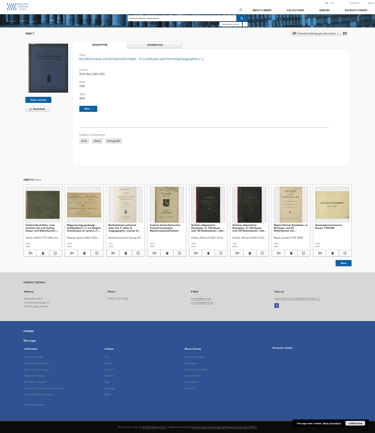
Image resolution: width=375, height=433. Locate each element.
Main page (29, 340)
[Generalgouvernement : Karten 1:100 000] (332, 205)
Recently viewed (356, 10)
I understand (355, 423)
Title (106, 357)
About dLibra (192, 382)
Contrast (354, 2)
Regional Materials (34, 375)
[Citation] (344, 33)
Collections (295, 10)
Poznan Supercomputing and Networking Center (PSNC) (224, 427)
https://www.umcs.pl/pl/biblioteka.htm (295, 298)
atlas (82, 98)
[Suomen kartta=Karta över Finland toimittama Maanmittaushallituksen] (167, 205)
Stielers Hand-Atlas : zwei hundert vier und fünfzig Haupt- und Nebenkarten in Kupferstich (42, 227)
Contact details (193, 375)
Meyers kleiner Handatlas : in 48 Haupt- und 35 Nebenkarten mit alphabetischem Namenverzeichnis (291, 227)
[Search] (242, 18)
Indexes (324, 10)
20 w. (84, 141)
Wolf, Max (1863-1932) (92, 74)
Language (109, 388)
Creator (108, 363)
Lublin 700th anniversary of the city (43, 388)
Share (371, 3)
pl (332, 3)
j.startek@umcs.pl (201, 298)
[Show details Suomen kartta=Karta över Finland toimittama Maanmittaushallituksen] (179, 253)
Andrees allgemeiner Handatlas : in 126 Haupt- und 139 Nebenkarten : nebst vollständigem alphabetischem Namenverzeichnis (208, 227)
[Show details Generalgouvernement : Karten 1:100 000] (344, 253)
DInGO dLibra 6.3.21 (154, 427)
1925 (82, 86)
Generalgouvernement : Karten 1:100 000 (329, 226)
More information (332, 423)
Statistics (190, 388)
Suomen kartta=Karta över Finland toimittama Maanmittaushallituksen (165, 227)
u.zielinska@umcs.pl (202, 302)
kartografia (113, 141)
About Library (262, 10)
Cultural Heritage (33, 357)
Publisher (109, 375)
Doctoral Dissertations (36, 369)
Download (39, 108)
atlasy (97, 141)
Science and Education (36, 363)
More (343, 263)
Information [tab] (155, 44)
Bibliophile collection (35, 382)
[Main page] (240, 10)
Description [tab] (99, 45)
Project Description (195, 357)
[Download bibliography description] (30, 253)
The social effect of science (39, 394)
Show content (38, 100)
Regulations (191, 363)
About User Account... (197, 369)
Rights (107, 394)
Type (107, 382)
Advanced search (230, 24)
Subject (108, 369)
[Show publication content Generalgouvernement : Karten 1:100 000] (332, 253)
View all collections (34, 404)
